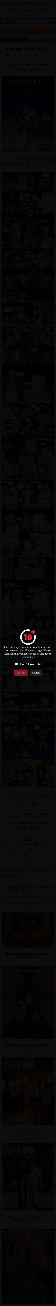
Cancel (36, 672)
